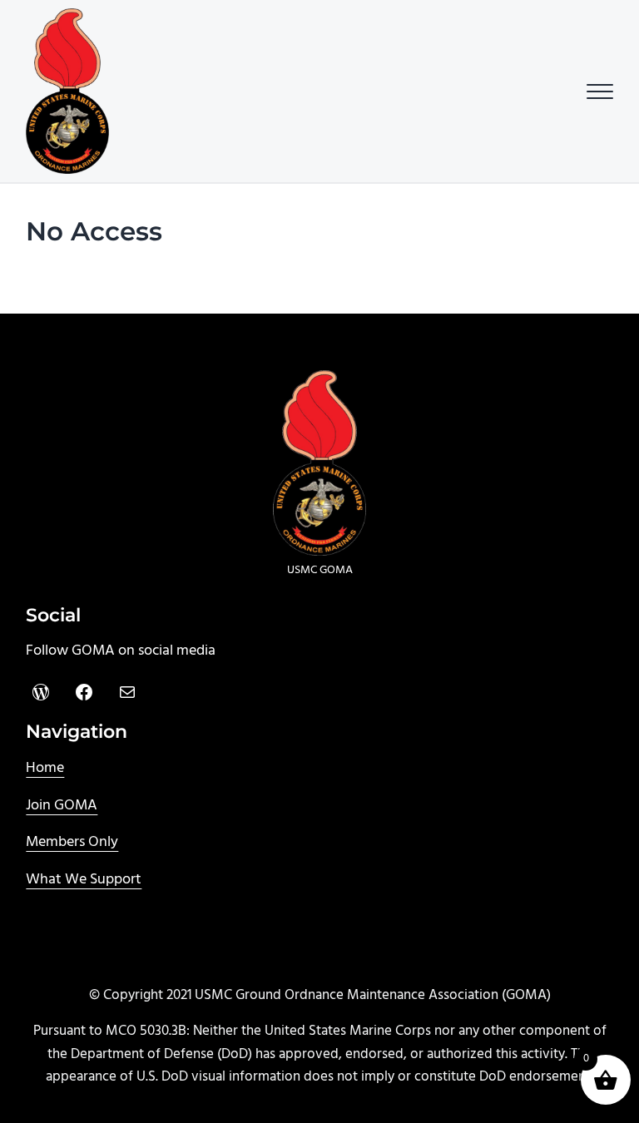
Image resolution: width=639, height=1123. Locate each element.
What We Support (83, 880)
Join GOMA (61, 806)
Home (45, 768)
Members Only (72, 842)
